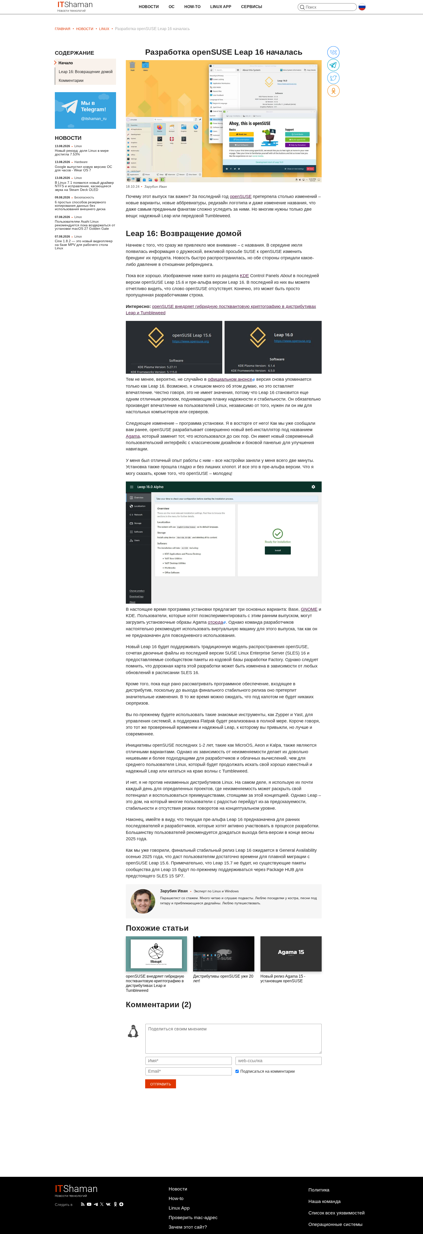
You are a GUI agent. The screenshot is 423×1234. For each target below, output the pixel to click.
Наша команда (324, 1201)
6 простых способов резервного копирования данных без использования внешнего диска (80, 205)
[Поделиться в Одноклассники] (333, 91)
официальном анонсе (230, 379)
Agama (133, 436)
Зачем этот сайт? (188, 1227)
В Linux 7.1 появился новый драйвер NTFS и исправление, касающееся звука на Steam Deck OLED (84, 186)
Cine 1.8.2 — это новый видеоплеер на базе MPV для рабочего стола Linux (84, 244)
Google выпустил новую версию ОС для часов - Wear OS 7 (83, 168)
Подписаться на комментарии (267, 1071)
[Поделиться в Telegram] (333, 65)
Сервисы (251, 7)
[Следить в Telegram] (96, 1204)
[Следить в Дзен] (121, 1204)
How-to (192, 7)
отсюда (215, 622)
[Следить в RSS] (82, 1204)
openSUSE (241, 196)
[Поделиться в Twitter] (333, 78)
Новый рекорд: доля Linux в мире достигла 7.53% (82, 152)
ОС (172, 7)
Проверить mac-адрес (193, 1217)
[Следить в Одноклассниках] (115, 1204)
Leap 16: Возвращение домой (86, 72)
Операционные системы (335, 1224)
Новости (149, 7)
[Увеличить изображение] (224, 121)
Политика (318, 1189)
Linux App (220, 7)
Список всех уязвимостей (336, 1212)
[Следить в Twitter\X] (102, 1204)
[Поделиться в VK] (333, 52)
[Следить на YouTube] (89, 1204)
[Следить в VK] (108, 1204)
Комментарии (71, 80)
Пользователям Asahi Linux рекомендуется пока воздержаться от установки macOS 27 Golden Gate (85, 224)
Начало (66, 63)
